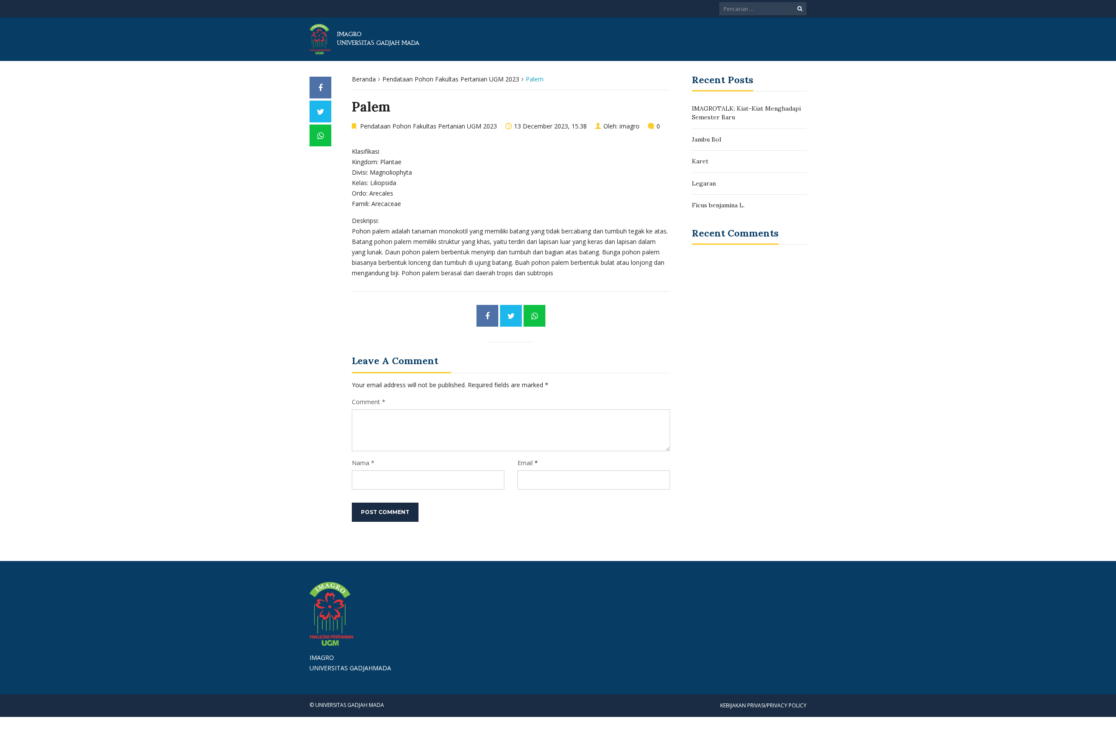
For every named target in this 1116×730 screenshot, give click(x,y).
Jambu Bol (706, 139)
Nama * (363, 463)
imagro (629, 126)
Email (525, 463)
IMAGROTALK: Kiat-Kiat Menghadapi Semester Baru (746, 113)
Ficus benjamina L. (718, 205)
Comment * (368, 402)
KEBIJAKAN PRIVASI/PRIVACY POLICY (763, 705)
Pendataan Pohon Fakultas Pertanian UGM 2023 (450, 79)
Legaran (704, 183)
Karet (700, 161)
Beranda (364, 79)
